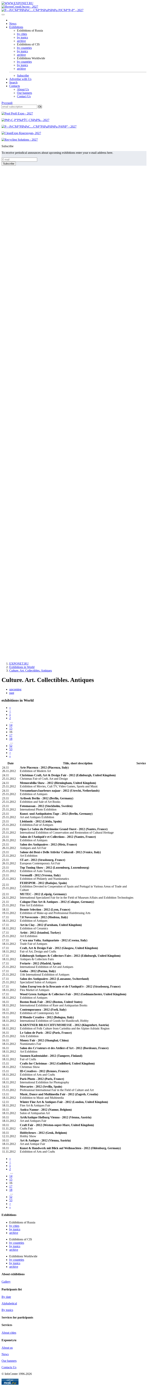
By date (6, 1296)
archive (21, 41)
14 (10, 725)
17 (10, 735)
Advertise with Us (20, 79)
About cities (9, 1332)
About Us (23, 89)
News (12, 23)
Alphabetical (9, 1303)
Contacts (14, 86)
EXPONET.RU (19, 663)
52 (10, 745)
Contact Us (24, 96)
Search (13, 82)
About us (7, 1347)
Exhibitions (16, 27)
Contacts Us (9, 1367)
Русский (7, 102)
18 (10, 738)
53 (10, 749)
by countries (24, 47)
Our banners (24, 92)
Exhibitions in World (21, 667)
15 (10, 728)
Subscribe (23, 75)
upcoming (15, 689)
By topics (7, 1310)
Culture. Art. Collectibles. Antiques (30, 670)
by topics (22, 37)
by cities (22, 34)
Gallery (6, 1281)
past (11, 692)
